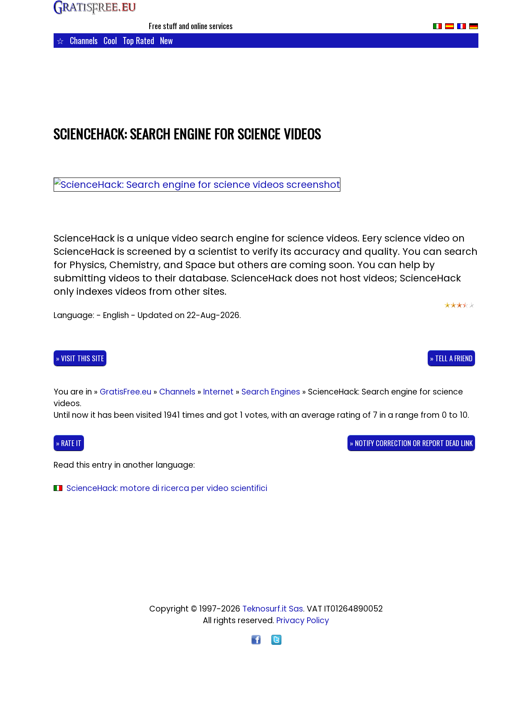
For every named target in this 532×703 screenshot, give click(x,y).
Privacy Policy (302, 620)
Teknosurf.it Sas (272, 608)
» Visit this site (80, 358)
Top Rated (138, 40)
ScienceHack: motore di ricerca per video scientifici (166, 488)
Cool (110, 40)
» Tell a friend (451, 358)
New (166, 40)
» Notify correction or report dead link (411, 443)
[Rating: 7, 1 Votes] (459, 309)
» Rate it (68, 443)
